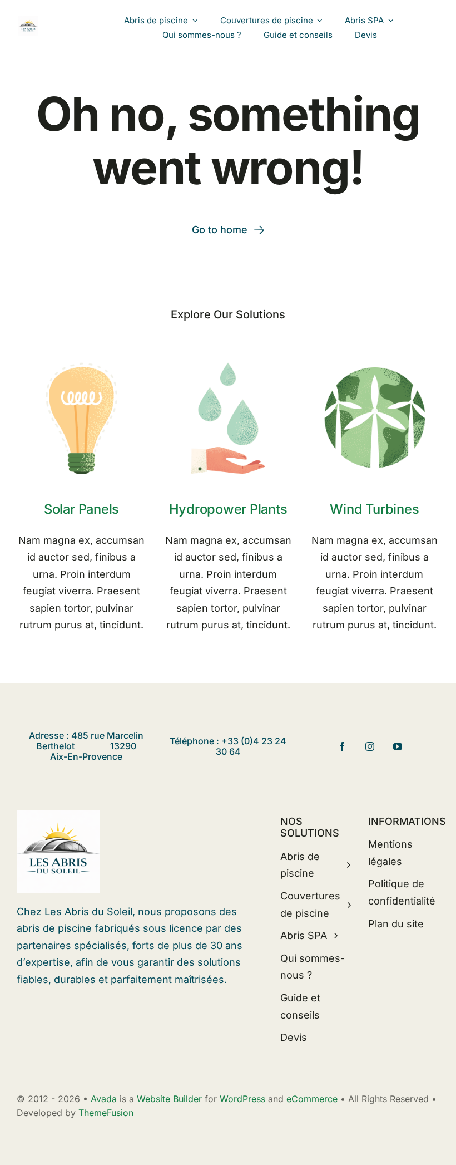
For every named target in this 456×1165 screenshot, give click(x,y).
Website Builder (169, 1098)
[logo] (28, 21)
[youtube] (397, 746)
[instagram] (370, 746)
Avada (104, 1098)
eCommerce (312, 1098)
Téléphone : (195, 740)
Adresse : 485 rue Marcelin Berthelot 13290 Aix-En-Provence (86, 746)
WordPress (242, 1098)
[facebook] (342, 746)
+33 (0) (237, 740)
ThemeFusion (105, 1112)
